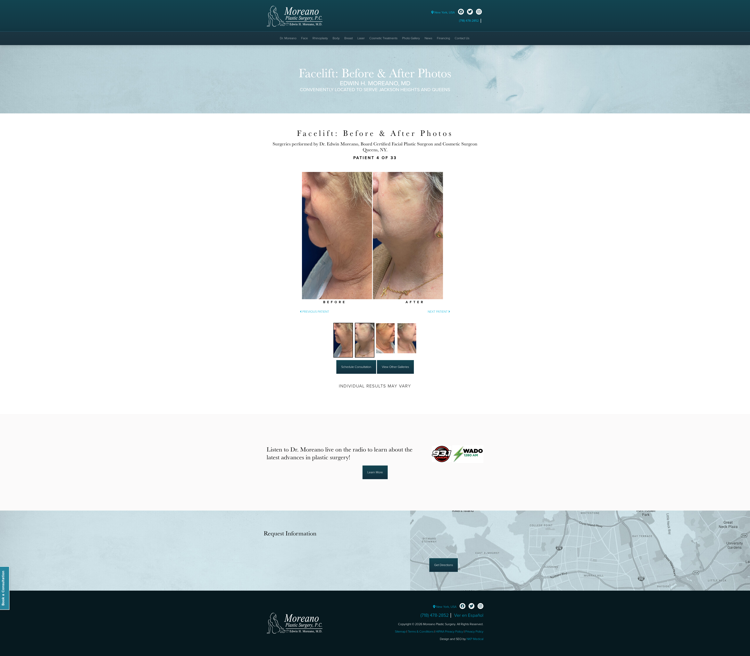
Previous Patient (315, 312)
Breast (348, 38)
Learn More (375, 472)
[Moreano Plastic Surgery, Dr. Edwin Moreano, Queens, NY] (294, 16)
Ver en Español (468, 615)
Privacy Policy (474, 632)
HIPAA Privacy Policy (449, 632)
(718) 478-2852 (469, 21)
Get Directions (443, 565)
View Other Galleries (395, 367)
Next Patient (438, 312)
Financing (443, 38)
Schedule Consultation (356, 367)
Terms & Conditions (421, 632)
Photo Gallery (411, 38)
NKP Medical (475, 639)
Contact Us (462, 38)
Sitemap (400, 632)
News (428, 38)
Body (336, 38)
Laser (361, 38)
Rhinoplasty (320, 38)
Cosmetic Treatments (383, 38)
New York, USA (444, 12)
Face (304, 38)
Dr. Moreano (288, 38)
